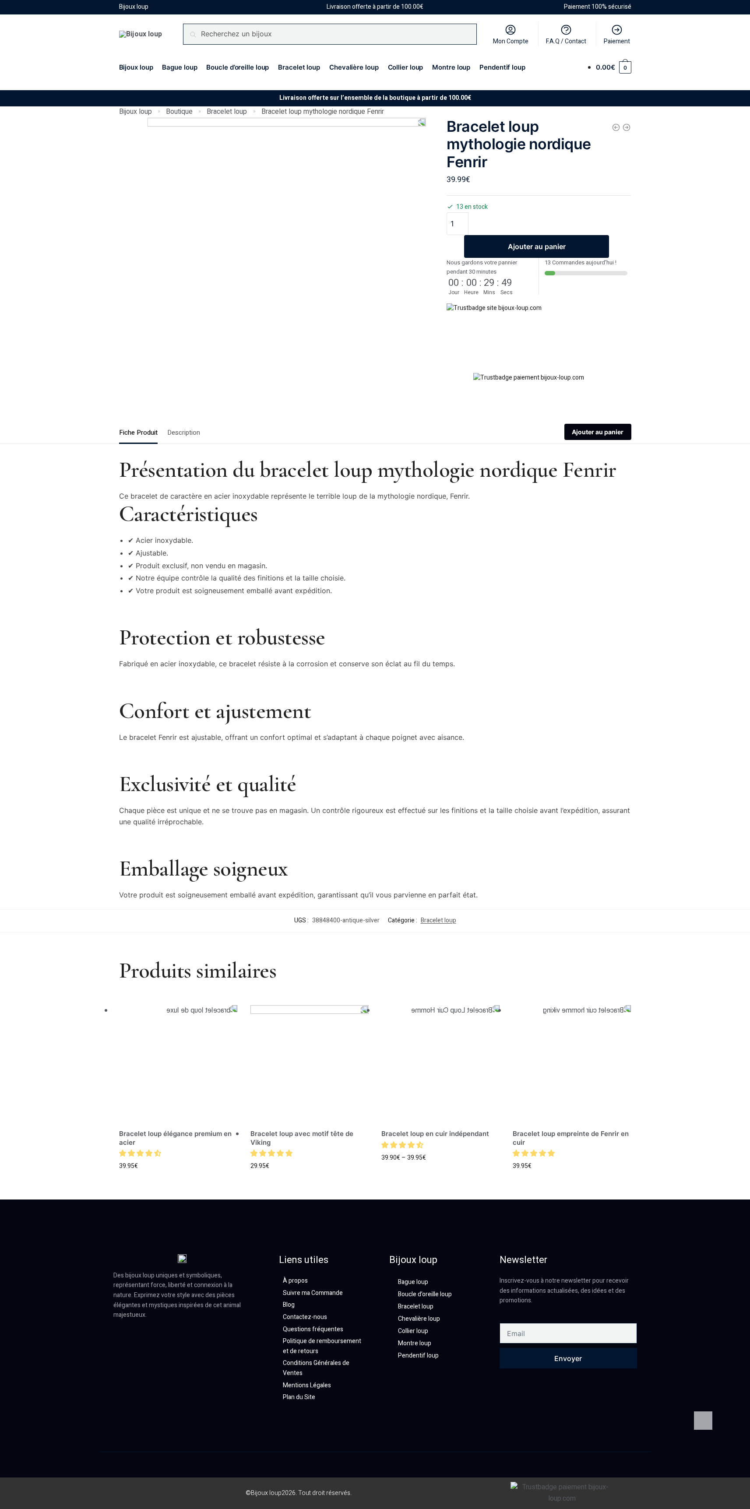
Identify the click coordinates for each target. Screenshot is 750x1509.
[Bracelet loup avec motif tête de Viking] (309, 1064)
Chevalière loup (419, 1318)
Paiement (617, 41)
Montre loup (414, 1343)
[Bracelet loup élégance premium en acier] (178, 1064)
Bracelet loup (227, 111)
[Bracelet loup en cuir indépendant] (440, 1064)
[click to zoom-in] (286, 257)
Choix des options (178, 1180)
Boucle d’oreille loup (425, 1294)
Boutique (179, 111)
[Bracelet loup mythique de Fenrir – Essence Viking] (616, 127)
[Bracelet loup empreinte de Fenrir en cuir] (572, 1064)
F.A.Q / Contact (566, 41)
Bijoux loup (135, 111)
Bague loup (413, 1282)
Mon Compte (510, 41)
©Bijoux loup (264, 1493)
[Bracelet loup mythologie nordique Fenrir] (626, 127)
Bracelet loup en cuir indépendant (435, 1133)
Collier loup (413, 1331)
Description (183, 432)
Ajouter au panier (537, 246)
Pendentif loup (418, 1355)
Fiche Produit (138, 432)
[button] (141, 1153)
